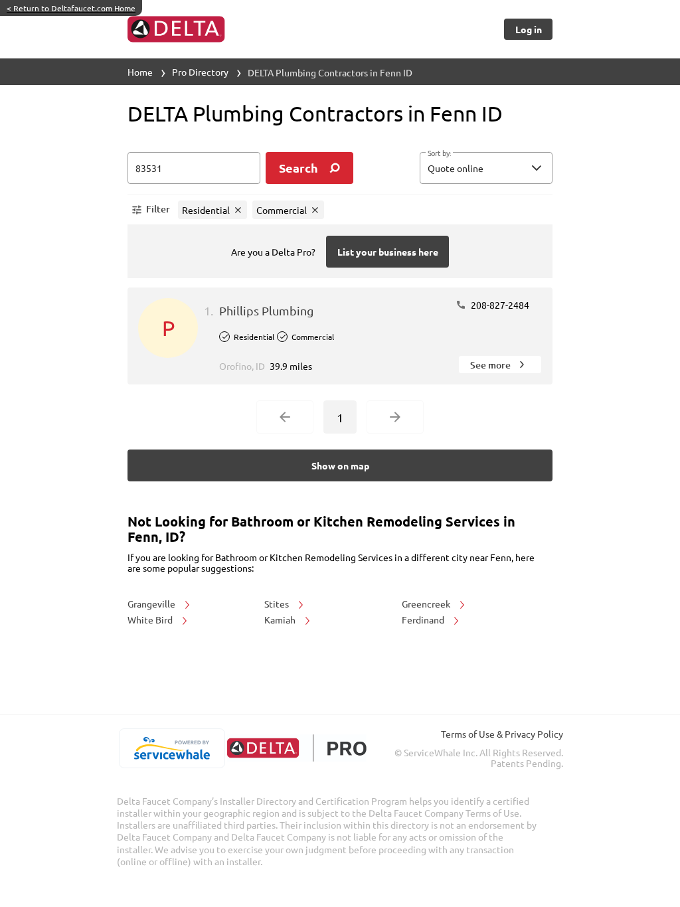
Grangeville (152, 604)
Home (140, 72)
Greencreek (427, 604)
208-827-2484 (499, 305)
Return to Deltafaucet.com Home (71, 8)
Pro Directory (200, 72)
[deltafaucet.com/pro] (296, 748)
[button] (486, 168)
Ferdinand (424, 619)
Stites (277, 604)
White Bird (151, 619)
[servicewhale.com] (171, 748)
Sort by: (439, 153)
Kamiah (281, 619)
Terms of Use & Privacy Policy (502, 734)
